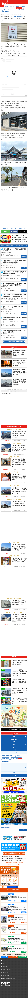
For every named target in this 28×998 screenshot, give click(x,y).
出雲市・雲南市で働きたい (8, 245)
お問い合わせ (5, 972)
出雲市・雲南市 (5, 761)
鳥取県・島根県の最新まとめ (8, 755)
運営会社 (4, 963)
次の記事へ (22, 228)
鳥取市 (18, 755)
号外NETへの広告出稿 (6, 969)
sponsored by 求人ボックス (21, 245)
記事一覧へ (14, 228)
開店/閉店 (19, 8)
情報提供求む (5, 966)
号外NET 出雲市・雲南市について (9, 978)
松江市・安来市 (16, 758)
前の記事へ (6, 228)
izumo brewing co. (5, 391)
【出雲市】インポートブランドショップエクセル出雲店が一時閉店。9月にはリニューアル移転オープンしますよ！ (19, 618)
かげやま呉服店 (13, 391)
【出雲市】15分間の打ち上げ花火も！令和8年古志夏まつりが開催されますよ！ (19, 560)
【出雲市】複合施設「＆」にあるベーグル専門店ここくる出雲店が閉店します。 (19, 503)
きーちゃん (9, 393)
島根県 (19, 14)
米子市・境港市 (5, 758)
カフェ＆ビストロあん (21, 391)
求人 (14, 8)
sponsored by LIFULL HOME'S (14, 891)
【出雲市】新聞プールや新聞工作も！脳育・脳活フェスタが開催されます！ (19, 662)
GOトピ (2, 8)
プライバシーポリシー (6, 975)
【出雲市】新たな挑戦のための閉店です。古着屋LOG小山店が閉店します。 (19, 602)
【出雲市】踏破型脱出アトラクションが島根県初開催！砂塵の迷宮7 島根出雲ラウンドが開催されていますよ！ (19, 462)
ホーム (3, 960)
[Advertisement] (14, 410)
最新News (8, 8)
